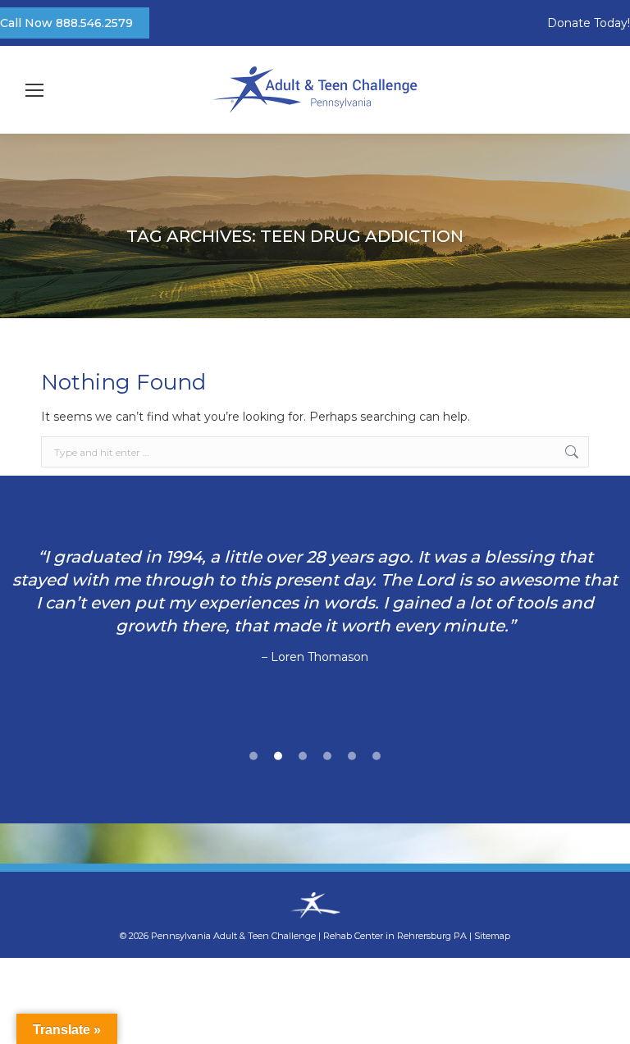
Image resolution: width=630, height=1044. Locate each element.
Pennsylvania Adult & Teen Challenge (234, 935)
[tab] (253, 753)
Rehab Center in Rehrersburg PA (395, 935)
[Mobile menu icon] (34, 90)
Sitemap (492, 935)
